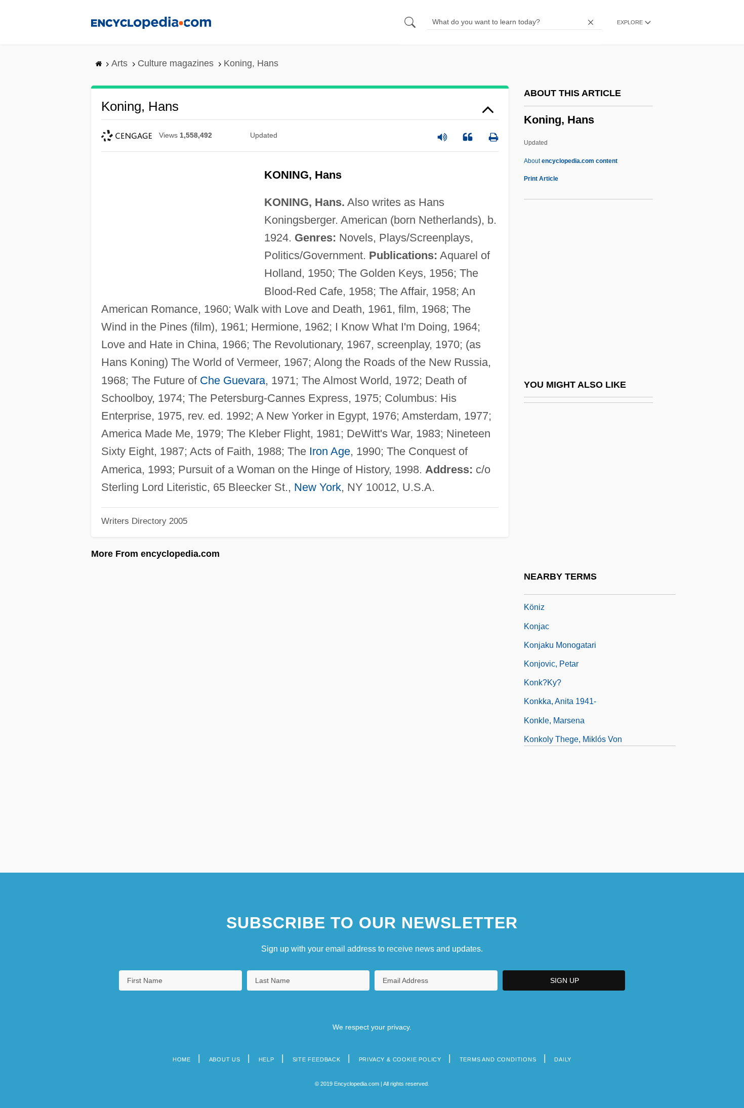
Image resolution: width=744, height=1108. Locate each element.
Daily (562, 1059)
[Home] (151, 22)
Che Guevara (232, 380)
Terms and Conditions (498, 1059)
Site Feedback (317, 1059)
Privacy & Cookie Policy (400, 1059)
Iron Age (329, 451)
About (570, 161)
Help (266, 1059)
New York (317, 487)
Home (182, 1059)
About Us (224, 1059)
